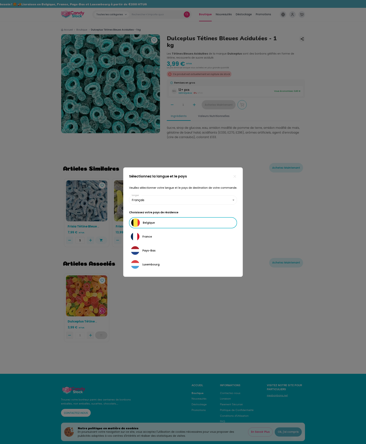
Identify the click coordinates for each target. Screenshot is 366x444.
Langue (135, 195)
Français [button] (138, 200)
